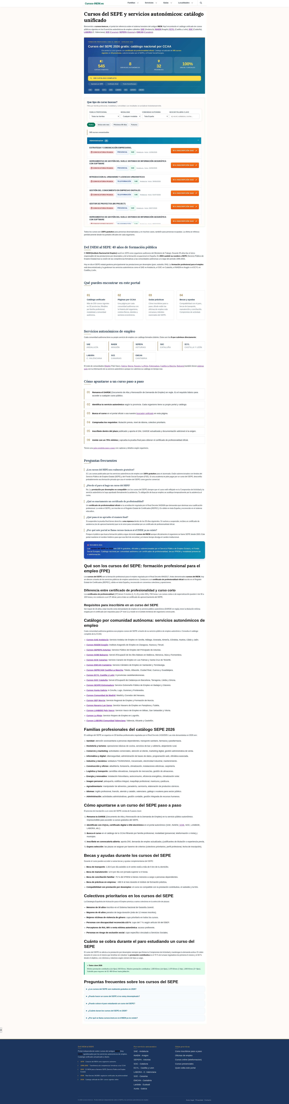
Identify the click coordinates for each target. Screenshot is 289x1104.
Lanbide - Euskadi (142, 1084)
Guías (166, 3)
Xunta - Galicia (140, 1089)
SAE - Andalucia (141, 1051)
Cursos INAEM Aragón (97, 645)
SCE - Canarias (141, 1076)
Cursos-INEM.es (94, 3)
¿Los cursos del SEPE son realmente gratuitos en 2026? (112, 989)
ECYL (171, 29)
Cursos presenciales (184, 1064)
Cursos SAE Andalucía (97, 640)
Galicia (124, 366)
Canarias (114, 32)
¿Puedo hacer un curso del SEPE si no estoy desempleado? (114, 996)
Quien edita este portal (185, 1068)
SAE (142, 29)
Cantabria (148, 32)
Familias (131, 3)
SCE (108, 32)
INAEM (158, 29)
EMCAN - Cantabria (143, 1080)
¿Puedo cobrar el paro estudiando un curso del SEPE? (111, 1003)
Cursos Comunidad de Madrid (100, 695)
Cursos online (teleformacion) (188, 1060)
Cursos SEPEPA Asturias (98, 650)
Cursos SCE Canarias (96, 660)
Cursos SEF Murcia (95, 700)
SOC (191, 29)
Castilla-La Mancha (168, 366)
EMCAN (140, 32)
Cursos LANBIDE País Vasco (100, 710)
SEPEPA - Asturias (142, 1060)
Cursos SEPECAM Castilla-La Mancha (104, 670)
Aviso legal (190, 1100)
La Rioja (144, 366)
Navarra (137, 366)
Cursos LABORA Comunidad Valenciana (105, 721)
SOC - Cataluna (141, 1064)
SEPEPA (123, 32)
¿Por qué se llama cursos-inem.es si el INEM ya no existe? (113, 1018)
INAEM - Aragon (141, 1055)
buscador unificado (145, 413)
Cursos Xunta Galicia (96, 690)
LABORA (88, 32)
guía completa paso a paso (104, 448)
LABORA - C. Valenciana (145, 1072)
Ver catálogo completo (105, 78)
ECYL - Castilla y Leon (144, 1068)
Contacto (207, 1100)
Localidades (183, 3)
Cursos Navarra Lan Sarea (99, 705)
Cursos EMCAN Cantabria (98, 665)
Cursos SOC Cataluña (97, 680)
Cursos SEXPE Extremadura (100, 685)
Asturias (131, 32)
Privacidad (199, 1100)
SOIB (181, 825)
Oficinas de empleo (183, 1055)
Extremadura (154, 366)
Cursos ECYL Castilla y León (100, 675)
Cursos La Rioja (94, 715)
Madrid (107, 366)
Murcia (130, 366)
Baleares (180, 366)
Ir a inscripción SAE (183, 151)
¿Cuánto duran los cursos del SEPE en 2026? (107, 1011)
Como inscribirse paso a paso (188, 1051)
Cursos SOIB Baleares (97, 655)
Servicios (149, 3)
